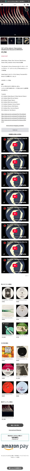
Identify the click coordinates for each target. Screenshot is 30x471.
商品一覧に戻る (15, 425)
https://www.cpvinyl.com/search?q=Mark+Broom (13, 118)
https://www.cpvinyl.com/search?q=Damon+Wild (13, 120)
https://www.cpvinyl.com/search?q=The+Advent (13, 114)
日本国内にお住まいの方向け (15, 134)
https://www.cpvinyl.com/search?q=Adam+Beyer (13, 116)
